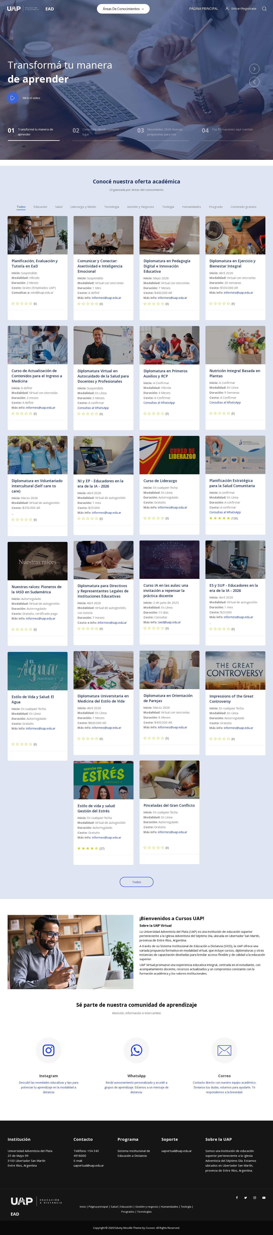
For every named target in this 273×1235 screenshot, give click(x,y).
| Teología (185, 1206)
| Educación (125, 1206)
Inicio (83, 1206)
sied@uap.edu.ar (169, 622)
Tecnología (111, 207)
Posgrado (216, 207)
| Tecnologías (143, 1211)
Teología (168, 207)
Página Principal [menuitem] (203, 8)
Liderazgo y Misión (83, 207)
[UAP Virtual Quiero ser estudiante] (38, 235)
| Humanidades (169, 1206)
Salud (58, 207)
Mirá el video (31, 98)
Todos (21, 207)
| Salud (113, 1206)
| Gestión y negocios (146, 1206)
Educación (40, 207)
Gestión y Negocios (140, 207)
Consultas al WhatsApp (225, 402)
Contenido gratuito (243, 207)
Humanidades (191, 207)
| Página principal (97, 1206)
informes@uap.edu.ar (106, 298)
